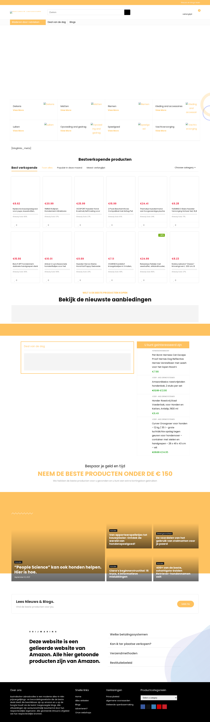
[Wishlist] (187, 11)
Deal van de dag (57, 22)
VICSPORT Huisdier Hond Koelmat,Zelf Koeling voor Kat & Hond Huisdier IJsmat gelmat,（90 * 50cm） (88, 212)
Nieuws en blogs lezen (190, 2)
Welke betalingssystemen (129, 634)
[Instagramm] (153, 706)
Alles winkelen (82, 700)
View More (18, 110)
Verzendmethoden (123, 653)
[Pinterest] (164, 706)
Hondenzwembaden (160, 350)
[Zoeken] (127, 12)
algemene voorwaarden (118, 700)
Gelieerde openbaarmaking (119, 704)
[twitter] (148, 706)
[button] (144, 634)
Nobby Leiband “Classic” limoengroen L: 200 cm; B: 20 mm (183, 266)
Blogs (73, 22)
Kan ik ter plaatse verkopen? (130, 644)
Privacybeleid (112, 696)
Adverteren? (81, 708)
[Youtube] (159, 706)
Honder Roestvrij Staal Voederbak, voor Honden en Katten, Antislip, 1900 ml (167, 404)
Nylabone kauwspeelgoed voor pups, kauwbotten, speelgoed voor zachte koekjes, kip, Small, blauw (25, 212)
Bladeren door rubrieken (25, 22)
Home (78, 696)
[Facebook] (143, 706)
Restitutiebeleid (121, 663)
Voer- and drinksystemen (163, 377)
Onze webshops (83, 712)
